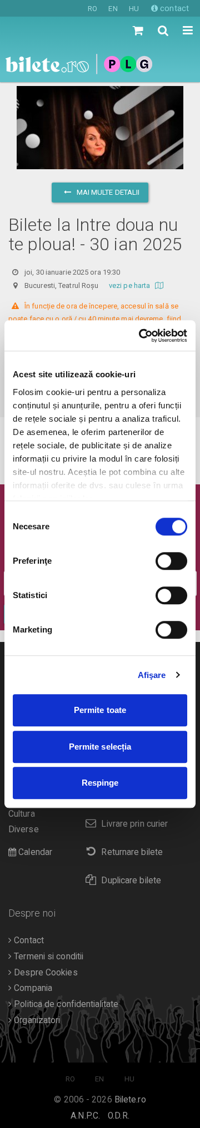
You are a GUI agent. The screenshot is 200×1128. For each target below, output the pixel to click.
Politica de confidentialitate (65, 1004)
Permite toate (100, 710)
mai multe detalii (107, 192)
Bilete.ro (130, 1100)
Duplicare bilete (131, 881)
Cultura (21, 814)
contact (173, 8)
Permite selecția (100, 746)
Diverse (23, 829)
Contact (28, 940)
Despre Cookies (45, 973)
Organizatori (36, 1020)
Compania (32, 988)
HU (134, 8)
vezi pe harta (130, 285)
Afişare (152, 675)
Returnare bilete (132, 852)
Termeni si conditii (47, 957)
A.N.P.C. (85, 1116)
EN (112, 8)
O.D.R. (118, 1116)
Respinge (100, 782)
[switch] (171, 561)
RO (92, 8)
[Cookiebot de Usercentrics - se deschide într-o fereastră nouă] (141, 335)
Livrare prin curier (134, 824)
